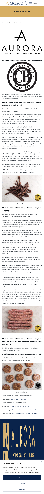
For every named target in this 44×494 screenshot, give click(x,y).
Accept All (22, 478)
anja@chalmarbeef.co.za (18, 399)
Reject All (22, 489)
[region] (22, 477)
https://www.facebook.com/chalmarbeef (24, 410)
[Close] (41, 461)
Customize (22, 483)
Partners (5, 22)
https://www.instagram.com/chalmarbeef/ (24, 413)
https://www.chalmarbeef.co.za (21, 406)
